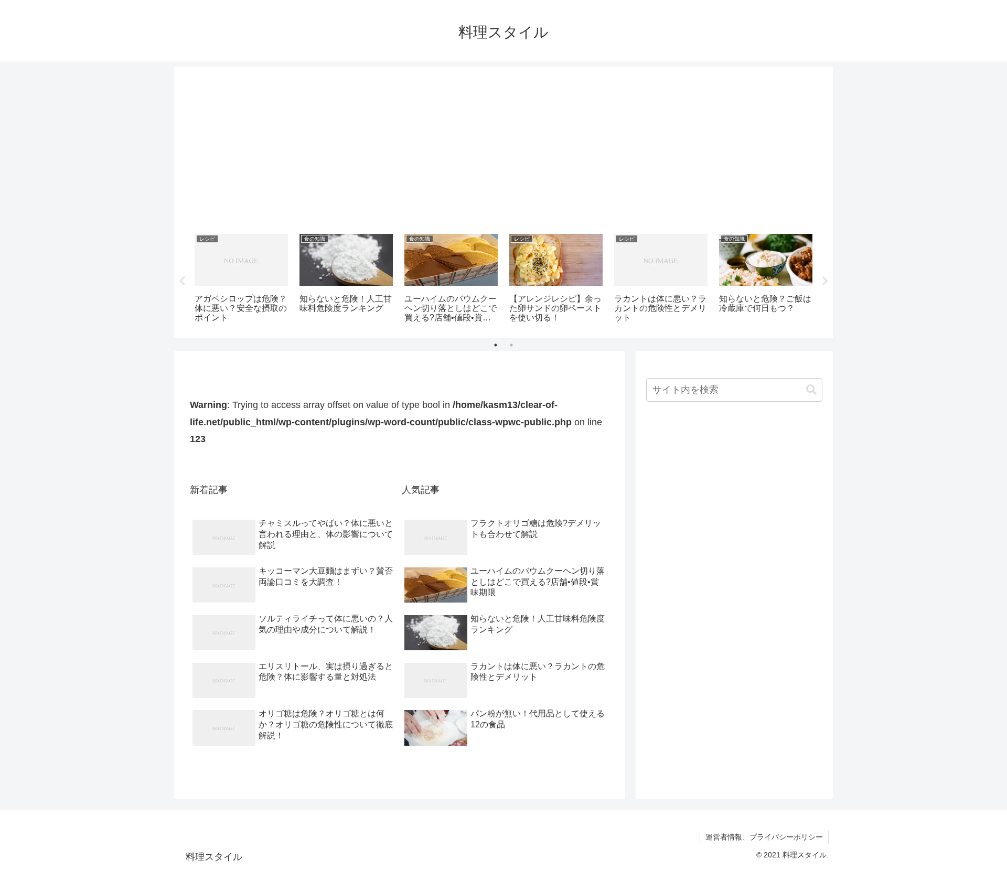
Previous (182, 281)
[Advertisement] (503, 146)
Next (825, 281)
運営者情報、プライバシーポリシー (764, 837)
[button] (811, 390)
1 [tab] (495, 345)
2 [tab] (511, 345)
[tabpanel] (241, 279)
